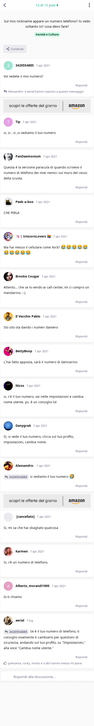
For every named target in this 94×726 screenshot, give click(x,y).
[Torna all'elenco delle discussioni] (4, 5)
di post (45, 5)
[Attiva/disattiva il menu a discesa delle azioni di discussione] (89, 5)
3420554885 (18, 477)
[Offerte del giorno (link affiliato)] (47, 111)
